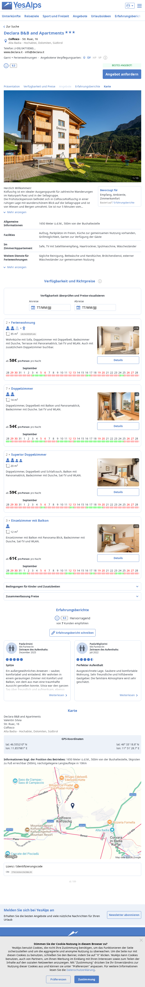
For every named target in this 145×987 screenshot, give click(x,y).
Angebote (80, 16)
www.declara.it (13, 52)
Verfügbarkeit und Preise (39, 86)
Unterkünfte (11, 16)
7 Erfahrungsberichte (123, 202)
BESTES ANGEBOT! (122, 65)
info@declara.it (34, 52)
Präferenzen (58, 979)
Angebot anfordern (122, 74)
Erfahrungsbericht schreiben (75, 632)
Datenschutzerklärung (80, 970)
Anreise (34, 301)
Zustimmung (86, 979)
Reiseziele (31, 16)
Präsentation (12, 86)
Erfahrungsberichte (87, 86)
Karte (107, 86)
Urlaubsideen (101, 16)
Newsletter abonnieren (124, 915)
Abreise (79, 301)
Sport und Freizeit (56, 16)
